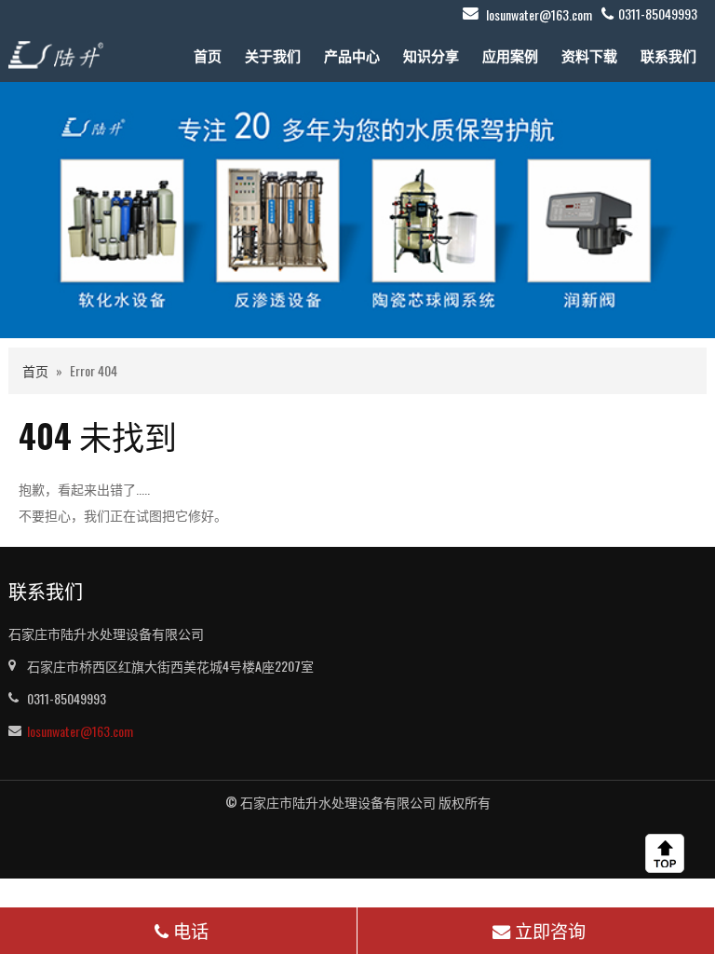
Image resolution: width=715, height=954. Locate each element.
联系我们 (668, 55)
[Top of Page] (668, 853)
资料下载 (589, 55)
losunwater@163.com (539, 14)
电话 (191, 930)
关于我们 (273, 55)
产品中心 (352, 55)
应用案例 (510, 55)
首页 (208, 55)
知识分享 (431, 55)
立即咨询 (550, 930)
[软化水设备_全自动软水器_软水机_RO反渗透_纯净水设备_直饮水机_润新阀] (55, 52)
